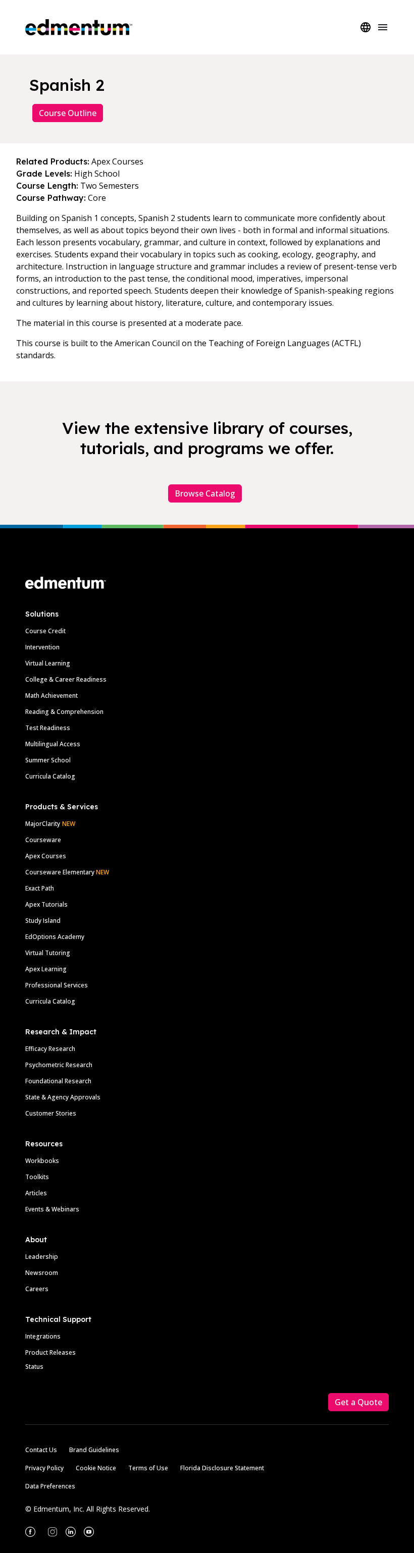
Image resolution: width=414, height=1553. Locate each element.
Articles (36, 1193)
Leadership (41, 1256)
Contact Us (41, 1450)
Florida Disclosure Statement (222, 1468)
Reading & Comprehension (64, 711)
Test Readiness (47, 728)
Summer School (48, 760)
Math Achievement (51, 695)
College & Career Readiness (66, 679)
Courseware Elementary (67, 872)
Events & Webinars (52, 1209)
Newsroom (41, 1272)
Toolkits (37, 1177)
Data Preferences (50, 1486)
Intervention (42, 647)
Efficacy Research (50, 1048)
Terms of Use (148, 1468)
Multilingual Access (52, 744)
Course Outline (67, 113)
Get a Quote (358, 1402)
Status (34, 1366)
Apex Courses (45, 856)
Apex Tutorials (46, 904)
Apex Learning (46, 969)
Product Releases (50, 1352)
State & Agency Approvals (62, 1097)
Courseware (43, 840)
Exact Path (39, 888)
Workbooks (42, 1160)
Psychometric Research (58, 1065)
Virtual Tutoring (47, 953)
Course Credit (45, 631)
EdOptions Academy (54, 936)
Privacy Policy (44, 1468)
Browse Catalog (205, 493)
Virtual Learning (47, 663)
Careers (36, 1289)
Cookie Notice (96, 1468)
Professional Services (56, 985)
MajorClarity (42, 823)
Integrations (43, 1336)
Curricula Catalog (50, 776)
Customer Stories (50, 1113)
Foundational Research (58, 1081)
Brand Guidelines (94, 1450)
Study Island (43, 920)
